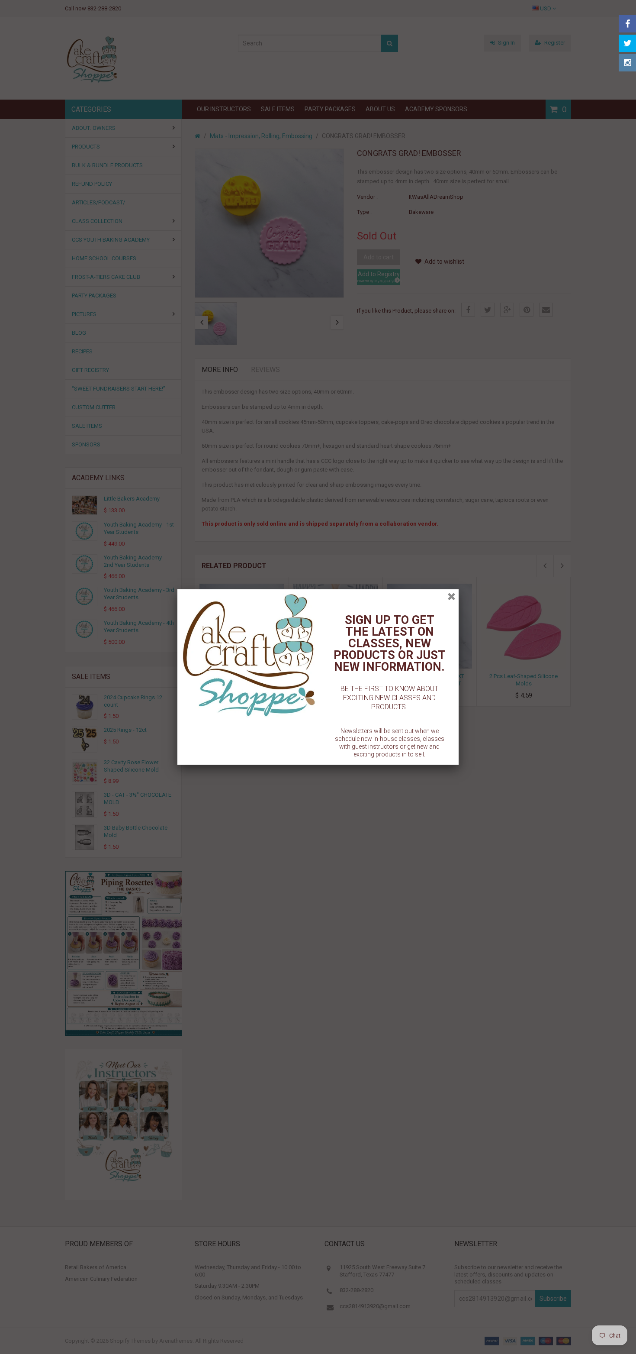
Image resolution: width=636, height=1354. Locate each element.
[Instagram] (627, 62)
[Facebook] (627, 23)
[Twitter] (627, 43)
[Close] (451, 596)
